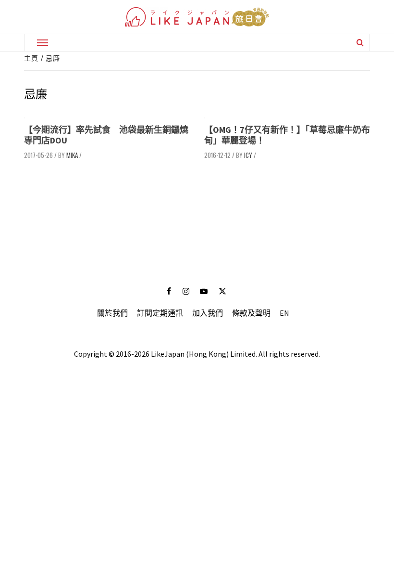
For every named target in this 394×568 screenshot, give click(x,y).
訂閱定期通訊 (160, 313)
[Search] (360, 42)
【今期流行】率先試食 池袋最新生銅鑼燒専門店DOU (106, 135)
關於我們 (112, 313)
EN (284, 313)
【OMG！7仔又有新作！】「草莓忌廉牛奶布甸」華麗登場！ (287, 135)
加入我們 (207, 313)
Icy (248, 155)
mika (72, 155)
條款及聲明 (251, 313)
